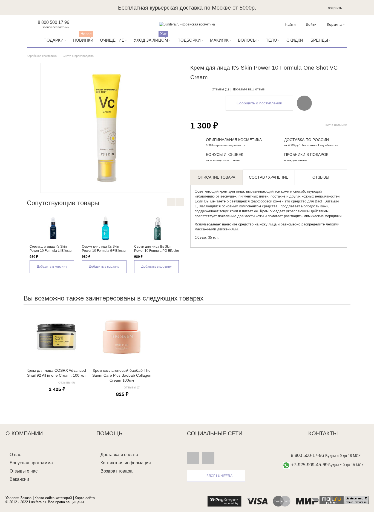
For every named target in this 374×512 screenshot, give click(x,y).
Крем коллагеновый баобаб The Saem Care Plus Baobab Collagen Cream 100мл (121, 375)
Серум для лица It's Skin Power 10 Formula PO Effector (156, 249)
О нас (15, 454)
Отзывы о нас (24, 471)
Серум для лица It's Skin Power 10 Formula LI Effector (51, 249)
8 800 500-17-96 (307, 455)
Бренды (319, 40)
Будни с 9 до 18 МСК (343, 456)
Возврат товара (116, 471)
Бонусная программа (31, 462)
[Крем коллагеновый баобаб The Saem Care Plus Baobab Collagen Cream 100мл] (122, 337)
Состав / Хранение (268, 177)
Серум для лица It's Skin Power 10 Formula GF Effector (104, 249)
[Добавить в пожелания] (304, 103)
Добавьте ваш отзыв (248, 89)
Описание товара (216, 177)
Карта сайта (85, 498)
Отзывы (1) (220, 89)
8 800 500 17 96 (53, 22)
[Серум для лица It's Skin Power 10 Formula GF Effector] (105, 228)
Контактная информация (125, 462)
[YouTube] (208, 458)
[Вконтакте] (193, 458)
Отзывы (320, 177)
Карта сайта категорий (53, 498)
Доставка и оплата (119, 454)
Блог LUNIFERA (219, 476)
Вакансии (19, 479)
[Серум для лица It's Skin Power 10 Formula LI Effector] (53, 228)
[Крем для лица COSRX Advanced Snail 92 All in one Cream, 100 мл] (56, 337)
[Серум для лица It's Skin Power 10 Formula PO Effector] (157, 228)
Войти (311, 24)
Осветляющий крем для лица (219, 191)
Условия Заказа (18, 498)
